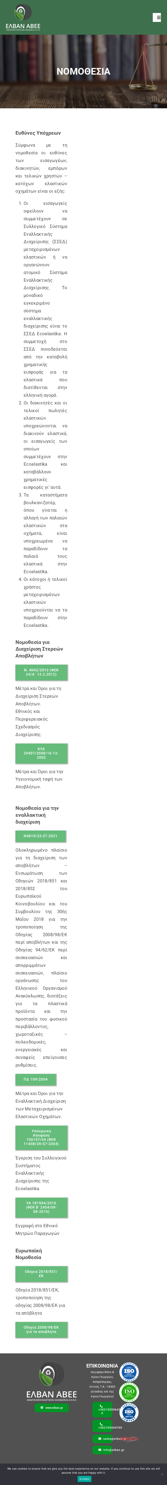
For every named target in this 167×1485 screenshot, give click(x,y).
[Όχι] (162, 1474)
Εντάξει (85, 1479)
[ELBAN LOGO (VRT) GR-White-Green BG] (23, 6)
